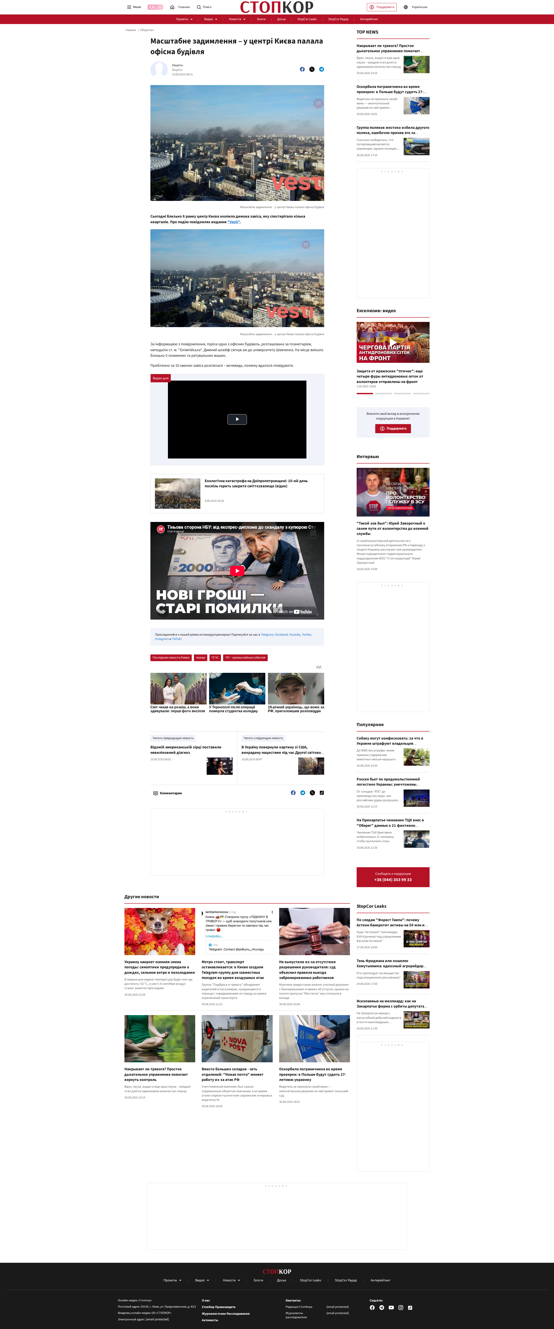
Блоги (261, 19)
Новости (235, 19)
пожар (200, 657)
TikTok (176, 639)
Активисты (210, 1320)
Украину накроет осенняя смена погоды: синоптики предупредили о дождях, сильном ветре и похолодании (159, 967)
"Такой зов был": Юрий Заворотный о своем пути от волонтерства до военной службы (392, 529)
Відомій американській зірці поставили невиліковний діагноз (185, 749)
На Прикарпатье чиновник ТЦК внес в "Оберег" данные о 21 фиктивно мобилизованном (390, 825)
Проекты (182, 19)
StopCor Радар (338, 19)
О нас (206, 1300)
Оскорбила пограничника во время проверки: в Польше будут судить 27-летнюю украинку (312, 1074)
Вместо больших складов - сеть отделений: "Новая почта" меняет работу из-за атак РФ (232, 1074)
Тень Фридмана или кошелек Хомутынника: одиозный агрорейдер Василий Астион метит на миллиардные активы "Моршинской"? (392, 968)
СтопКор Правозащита (218, 1307)
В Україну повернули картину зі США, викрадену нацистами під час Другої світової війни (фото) (282, 752)
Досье (281, 19)
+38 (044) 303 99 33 (393, 880)
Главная (131, 30)
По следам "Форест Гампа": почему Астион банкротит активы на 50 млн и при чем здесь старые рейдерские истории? (391, 927)
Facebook (281, 634)
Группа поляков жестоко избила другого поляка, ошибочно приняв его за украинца (393, 133)
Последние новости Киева (171, 657)
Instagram (162, 639)
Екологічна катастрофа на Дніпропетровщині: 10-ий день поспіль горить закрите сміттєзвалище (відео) (256, 483)
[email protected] (157, 1319)
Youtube (294, 634)
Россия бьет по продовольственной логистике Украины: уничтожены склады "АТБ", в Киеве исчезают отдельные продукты (388, 787)
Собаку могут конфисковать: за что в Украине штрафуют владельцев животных (390, 744)
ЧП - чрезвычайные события (245, 657)
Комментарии (171, 793)
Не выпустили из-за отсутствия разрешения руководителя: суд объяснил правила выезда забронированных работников (307, 969)
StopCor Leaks (307, 19)
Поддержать (385, 7)
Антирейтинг (369, 19)
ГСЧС (215, 657)
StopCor (177, 65)
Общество (147, 30)
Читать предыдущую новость (173, 738)
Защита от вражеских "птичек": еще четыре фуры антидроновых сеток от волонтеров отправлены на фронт (390, 376)
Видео (208, 19)
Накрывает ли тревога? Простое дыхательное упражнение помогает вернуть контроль (156, 1074)
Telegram (267, 634)
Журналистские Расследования (226, 1314)
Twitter (306, 634)
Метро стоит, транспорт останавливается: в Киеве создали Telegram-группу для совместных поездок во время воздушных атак (233, 969)
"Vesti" (233, 222)
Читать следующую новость (263, 738)
